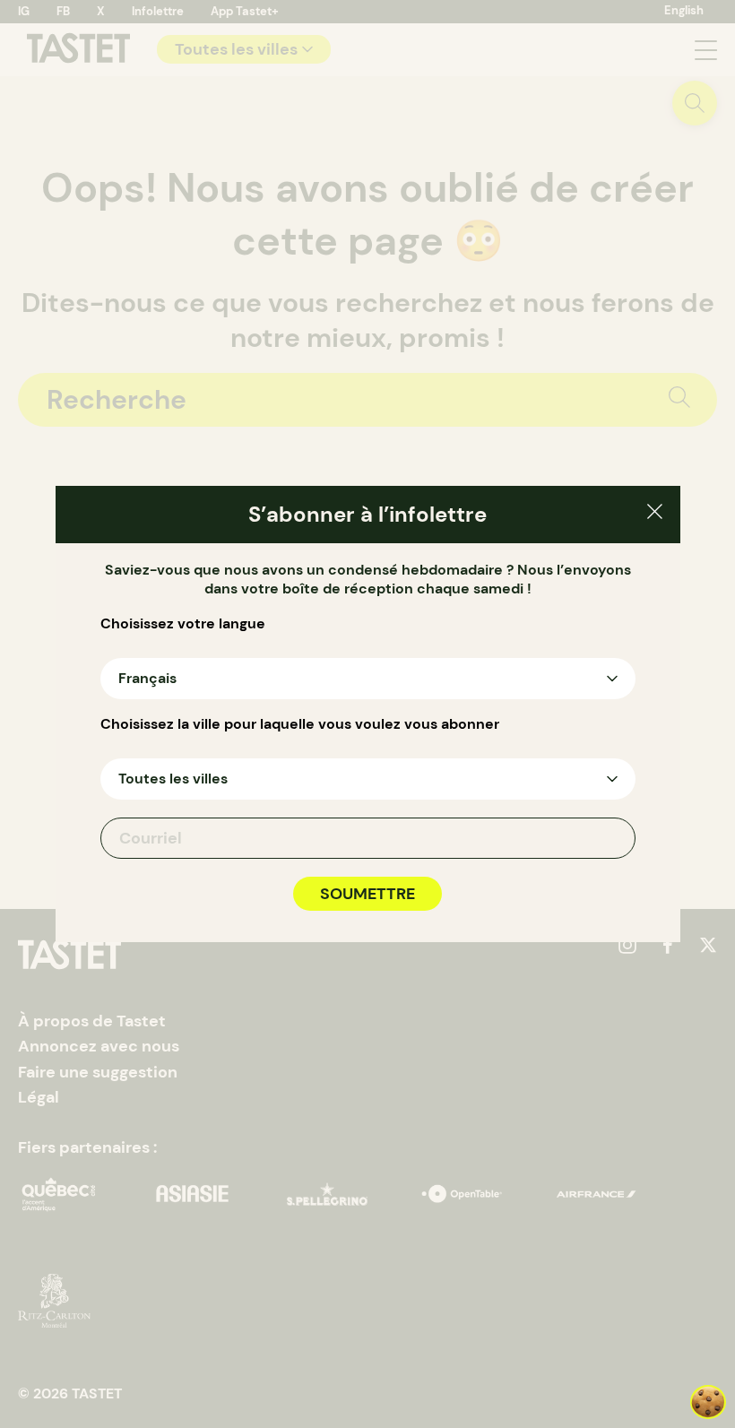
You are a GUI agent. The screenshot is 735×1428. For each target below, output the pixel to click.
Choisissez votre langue (182, 624)
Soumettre (367, 893)
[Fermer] (654, 514)
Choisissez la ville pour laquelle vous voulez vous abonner (299, 724)
